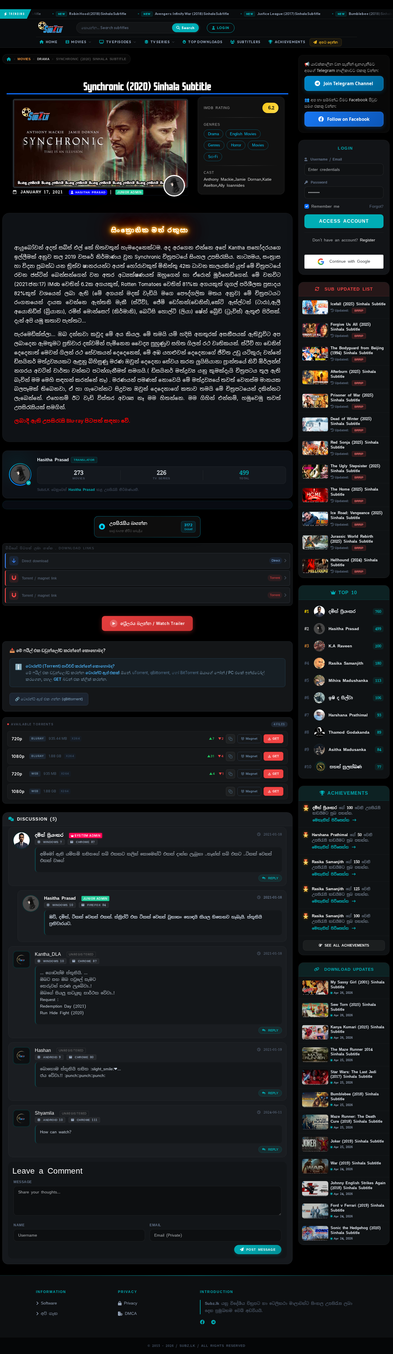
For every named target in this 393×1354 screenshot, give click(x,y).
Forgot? (376, 206)
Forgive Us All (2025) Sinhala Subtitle (351, 327)
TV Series (159, 42)
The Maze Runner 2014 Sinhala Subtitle (352, 1052)
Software (49, 1303)
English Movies (243, 133)
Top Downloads (205, 42)
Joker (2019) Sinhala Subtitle (357, 1141)
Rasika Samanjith (329, 861)
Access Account (344, 221)
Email (155, 1225)
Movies (78, 42)
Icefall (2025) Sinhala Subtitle (358, 304)
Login (223, 28)
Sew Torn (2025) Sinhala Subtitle (353, 1007)
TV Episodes (118, 42)
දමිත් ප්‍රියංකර (49, 835)
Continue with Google (348, 261)
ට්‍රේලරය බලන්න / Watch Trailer (152, 623)
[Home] (9, 59)
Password (318, 182)
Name (19, 1225)
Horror (236, 145)
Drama (213, 133)
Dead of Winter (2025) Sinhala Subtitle (351, 421)
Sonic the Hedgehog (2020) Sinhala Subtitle (356, 1230)
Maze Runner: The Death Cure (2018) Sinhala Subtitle (356, 1119)
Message (23, 1182)
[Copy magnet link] (230, 738)
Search (188, 27)
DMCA (131, 1313)
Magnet (251, 739)
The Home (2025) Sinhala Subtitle (354, 492)
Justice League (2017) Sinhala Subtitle (275, 14)
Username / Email (325, 159)
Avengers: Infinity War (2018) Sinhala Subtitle (178, 14)
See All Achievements (347, 945)
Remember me (325, 206)
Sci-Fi (213, 156)
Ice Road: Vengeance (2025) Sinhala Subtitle (356, 515)
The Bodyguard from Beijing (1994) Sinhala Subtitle (357, 350)
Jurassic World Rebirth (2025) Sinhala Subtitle (352, 539)
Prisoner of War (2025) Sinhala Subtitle (352, 398)
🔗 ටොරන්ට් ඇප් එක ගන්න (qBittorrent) (49, 699)
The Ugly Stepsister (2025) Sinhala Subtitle (355, 468)
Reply (272, 878)
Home (52, 42)
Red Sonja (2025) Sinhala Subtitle (354, 445)
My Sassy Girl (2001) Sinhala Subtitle (357, 984)
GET (275, 739)
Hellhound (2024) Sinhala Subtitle (354, 562)
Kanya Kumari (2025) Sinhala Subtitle (357, 1029)
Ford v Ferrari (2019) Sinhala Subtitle (357, 1208)
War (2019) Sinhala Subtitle (356, 1163)
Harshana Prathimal (331, 834)
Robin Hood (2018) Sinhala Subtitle (84, 14)
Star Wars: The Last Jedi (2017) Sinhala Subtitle (353, 1074)
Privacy (130, 1303)
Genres (214, 145)
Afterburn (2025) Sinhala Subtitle (353, 374)
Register (367, 240)
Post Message (261, 1250)
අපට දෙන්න (328, 42)
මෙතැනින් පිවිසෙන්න (331, 820)
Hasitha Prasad (90, 192)
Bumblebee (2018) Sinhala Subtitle (355, 1096)
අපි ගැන (49, 1313)
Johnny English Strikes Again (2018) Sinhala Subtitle (358, 1185)
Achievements (290, 42)
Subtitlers (248, 42)
